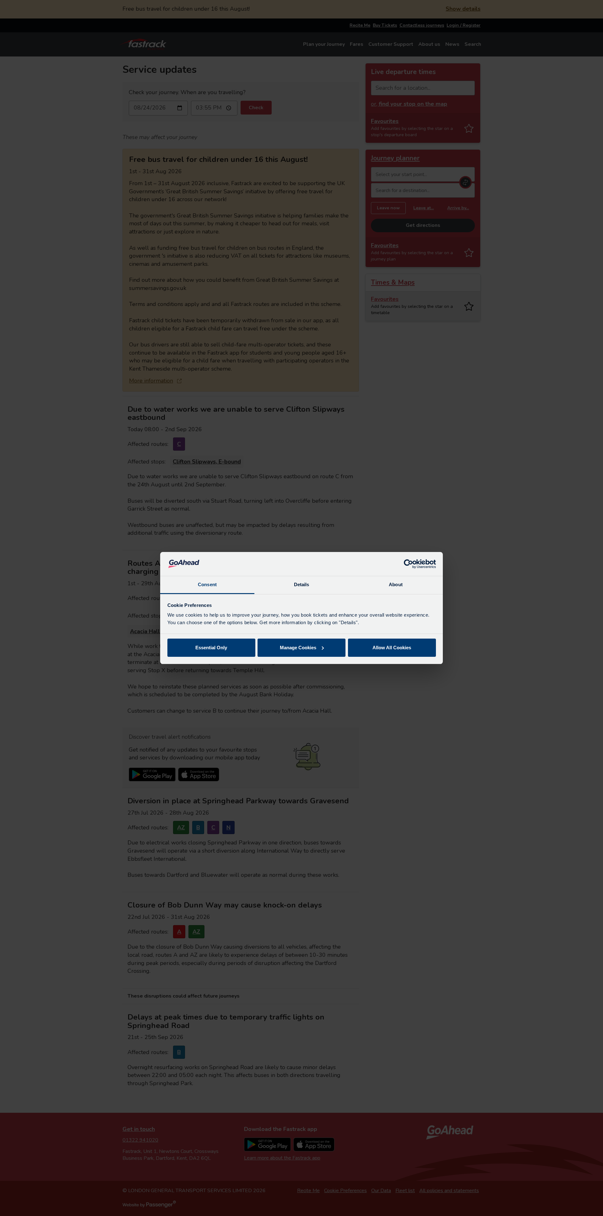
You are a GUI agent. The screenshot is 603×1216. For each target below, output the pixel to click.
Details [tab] (301, 584)
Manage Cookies (298, 647)
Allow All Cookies (391, 647)
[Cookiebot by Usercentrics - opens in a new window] (408, 564)
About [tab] (396, 584)
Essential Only (211, 647)
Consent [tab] (207, 584)
